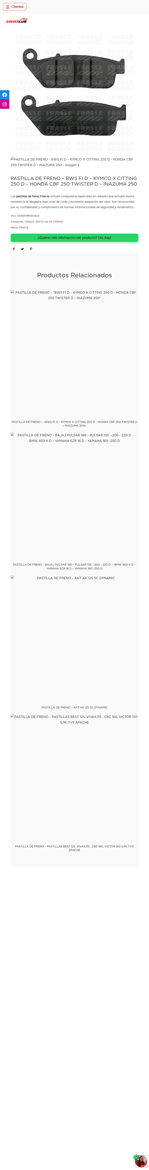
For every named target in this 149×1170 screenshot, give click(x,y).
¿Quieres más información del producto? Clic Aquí (74, 237)
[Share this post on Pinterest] (31, 249)
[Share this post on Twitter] (22, 249)
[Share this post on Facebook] (14, 249)
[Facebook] (64, 922)
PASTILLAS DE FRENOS (49, 222)
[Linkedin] (84, 922)
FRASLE (29, 222)
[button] (74, 1138)
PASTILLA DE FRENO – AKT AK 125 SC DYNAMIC (74, 707)
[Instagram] (74, 922)
